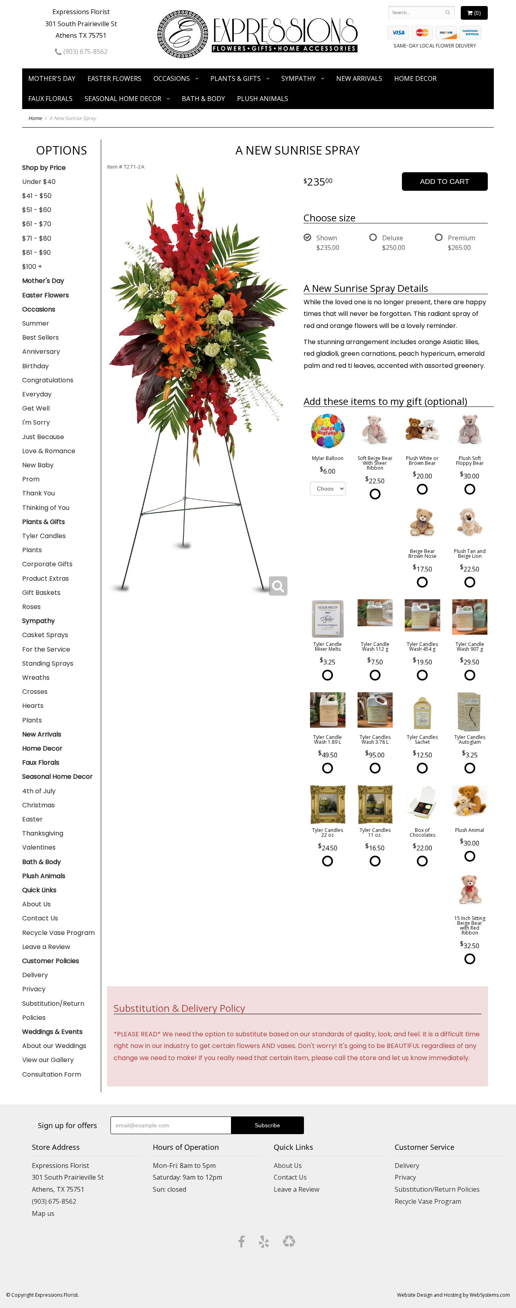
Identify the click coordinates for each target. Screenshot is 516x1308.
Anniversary (41, 351)
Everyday (37, 394)
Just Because (43, 437)
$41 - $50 (37, 195)
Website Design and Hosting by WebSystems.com (453, 1294)
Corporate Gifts (47, 564)
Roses (31, 606)
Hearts (33, 705)
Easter (32, 819)
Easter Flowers (114, 78)
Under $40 (39, 181)
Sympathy (298, 78)
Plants (32, 550)
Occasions (172, 78)
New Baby (38, 465)
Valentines (39, 847)
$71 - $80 (36, 238)
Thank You (38, 493)
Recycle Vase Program (58, 932)
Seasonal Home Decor (123, 98)
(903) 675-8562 (85, 51)
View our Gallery (48, 1060)
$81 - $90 (36, 252)
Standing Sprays (47, 663)
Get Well (36, 408)
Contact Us (40, 918)
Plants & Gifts (235, 78)
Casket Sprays (45, 635)
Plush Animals (262, 98)
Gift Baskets (41, 592)
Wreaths (36, 677)
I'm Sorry (36, 422)
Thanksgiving (42, 833)
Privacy (34, 989)
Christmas (38, 805)
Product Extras (45, 578)
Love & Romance (48, 451)
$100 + (32, 266)
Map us (43, 1213)
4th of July (39, 791)
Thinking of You (45, 507)
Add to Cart (444, 181)
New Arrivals (359, 78)
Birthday (35, 366)
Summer (35, 323)
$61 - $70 (36, 224)
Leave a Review (46, 946)
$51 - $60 (36, 210)
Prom (31, 479)
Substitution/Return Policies (53, 1010)
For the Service (46, 649)
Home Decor (415, 78)
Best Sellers (40, 337)
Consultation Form (51, 1074)
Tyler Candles (44, 536)
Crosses (35, 691)
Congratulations (47, 380)
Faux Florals (50, 98)
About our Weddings (54, 1045)
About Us (36, 904)
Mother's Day (51, 78)
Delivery (35, 975)
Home (35, 118)
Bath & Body (203, 98)
